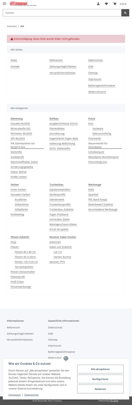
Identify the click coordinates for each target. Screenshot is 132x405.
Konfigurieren (100, 379)
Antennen (55, 242)
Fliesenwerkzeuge (21, 286)
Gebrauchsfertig (101, 133)
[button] (98, 3)
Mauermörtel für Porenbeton (98, 145)
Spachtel (93, 194)
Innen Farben (18, 189)
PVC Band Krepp (97, 199)
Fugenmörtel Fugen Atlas (64, 138)
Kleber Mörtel (18, 171)
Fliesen (15, 247)
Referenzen (56, 60)
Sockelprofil (17, 157)
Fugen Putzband (59, 214)
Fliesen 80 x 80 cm (25, 251)
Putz (90, 123)
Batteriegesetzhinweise (101, 85)
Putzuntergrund (97, 162)
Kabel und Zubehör (61, 247)
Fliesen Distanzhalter (23, 271)
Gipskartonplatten (60, 189)
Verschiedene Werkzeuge (102, 209)
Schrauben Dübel (60, 219)
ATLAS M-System (59, 229)
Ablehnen (100, 389)
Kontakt (15, 66)
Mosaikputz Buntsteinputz (103, 157)
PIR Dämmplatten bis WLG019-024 (23, 145)
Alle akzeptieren (100, 369)
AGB (90, 66)
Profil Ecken (17, 281)
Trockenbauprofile (60, 204)
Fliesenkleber (57, 128)
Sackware (97, 128)
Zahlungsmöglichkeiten (63, 66)
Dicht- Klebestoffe (60, 148)
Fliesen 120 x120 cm (26, 261)
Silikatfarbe (21, 209)
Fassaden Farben (20, 194)
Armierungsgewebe (22, 166)
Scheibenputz (96, 152)
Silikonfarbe (22, 204)
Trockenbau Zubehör (62, 209)
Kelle (91, 189)
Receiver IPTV (57, 261)
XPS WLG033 (18, 138)
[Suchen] (125, 12)
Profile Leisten (19, 176)
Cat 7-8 (58, 251)
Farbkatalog (17, 214)
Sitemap (93, 72)
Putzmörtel (94, 138)
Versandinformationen (62, 72)
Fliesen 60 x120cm (25, 256)
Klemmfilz (16, 152)
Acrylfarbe (21, 199)
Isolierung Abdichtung (62, 143)
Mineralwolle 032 (20, 128)
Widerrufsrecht (97, 91)
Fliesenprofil (18, 276)
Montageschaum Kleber (63, 224)
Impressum (14, 394)
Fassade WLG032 (20, 123)
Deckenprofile (57, 194)
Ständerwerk (57, 199)
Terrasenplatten (24, 266)
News (14, 60)
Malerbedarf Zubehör (100, 204)
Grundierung (57, 133)
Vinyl (13, 242)
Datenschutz (31, 394)
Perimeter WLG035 (21, 133)
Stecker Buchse (62, 256)
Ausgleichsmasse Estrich (64, 123)
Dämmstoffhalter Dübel (24, 162)
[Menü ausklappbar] (4, 2)
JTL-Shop (114, 400)
